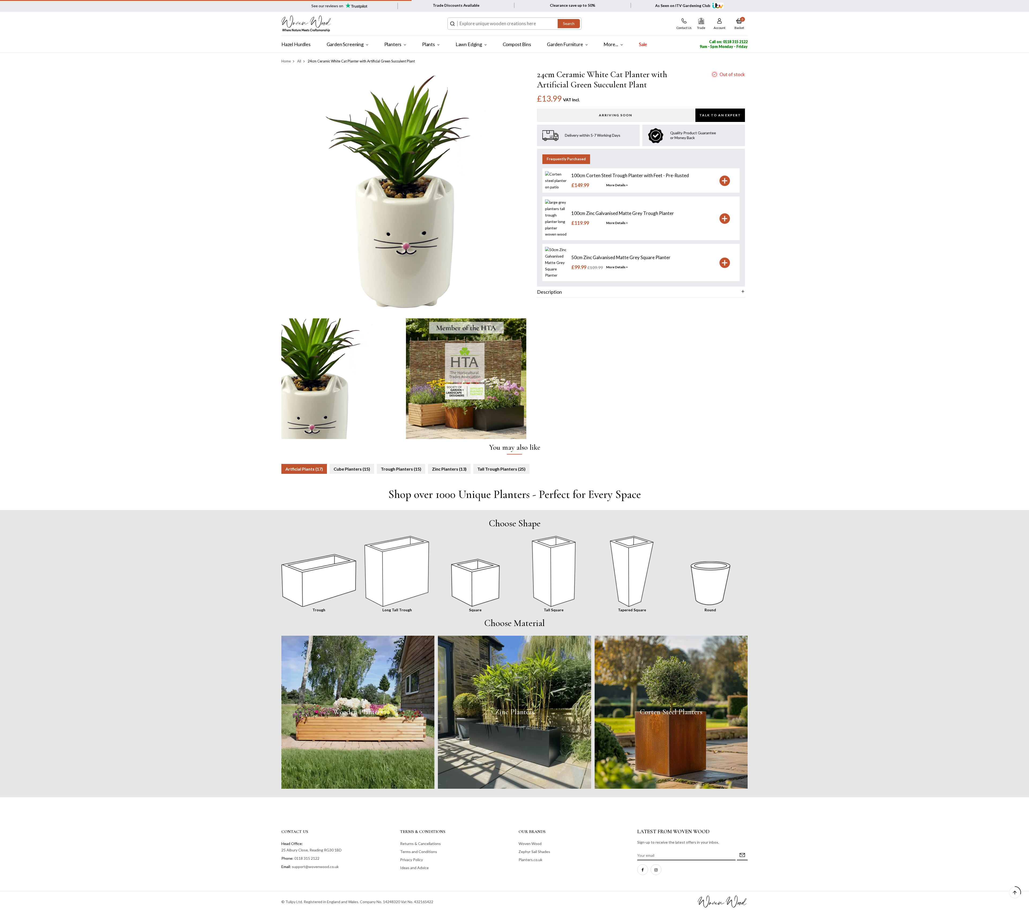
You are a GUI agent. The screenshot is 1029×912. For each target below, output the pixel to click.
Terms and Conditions (418, 851)
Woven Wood (530, 843)
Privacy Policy (411, 859)
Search (569, 23)
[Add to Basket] (724, 180)
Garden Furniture (565, 44)
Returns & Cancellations (420, 843)
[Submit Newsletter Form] (742, 855)
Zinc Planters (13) (449, 468)
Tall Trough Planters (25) (501, 468)
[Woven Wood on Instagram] (656, 869)
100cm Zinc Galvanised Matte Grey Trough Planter (622, 213)
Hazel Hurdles (296, 44)
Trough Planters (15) (401, 468)
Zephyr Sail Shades (534, 851)
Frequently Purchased (566, 159)
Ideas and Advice (414, 867)
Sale (643, 44)
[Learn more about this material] (357, 712)
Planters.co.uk (530, 859)
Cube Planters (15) (352, 468)
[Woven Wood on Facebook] (642, 869)
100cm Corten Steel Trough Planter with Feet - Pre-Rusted (630, 175)
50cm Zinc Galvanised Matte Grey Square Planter (620, 257)
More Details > (617, 185)
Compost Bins (517, 44)
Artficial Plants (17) (304, 468)
